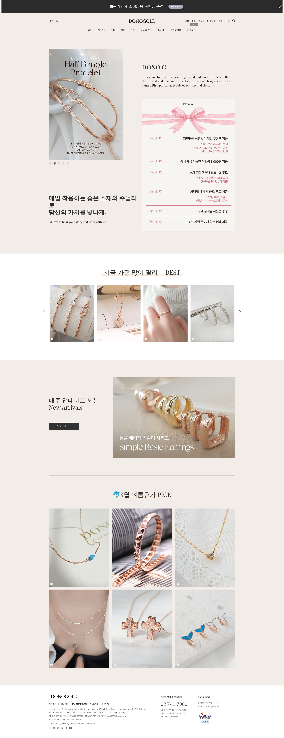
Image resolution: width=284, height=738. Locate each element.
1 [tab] (50, 163)
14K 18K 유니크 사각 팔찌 (142, 541)
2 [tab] (55, 163)
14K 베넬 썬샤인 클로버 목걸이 (115, 305)
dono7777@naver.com (116, 716)
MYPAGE (211, 21)
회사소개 (53, 704)
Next (116, 104)
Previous (55, 104)
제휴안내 (105, 704)
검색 (233, 21)
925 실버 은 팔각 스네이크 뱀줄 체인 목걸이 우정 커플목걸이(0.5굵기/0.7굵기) (79, 624)
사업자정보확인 (119, 713)
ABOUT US (64, 426)
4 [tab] (63, 163)
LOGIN (186, 21)
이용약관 (64, 704)
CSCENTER (223, 21)
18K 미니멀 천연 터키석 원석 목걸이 (79, 541)
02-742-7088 (58, 713)
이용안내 (94, 704)
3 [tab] (59, 163)
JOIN (194, 21)
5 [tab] (67, 163)
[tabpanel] (86, 104)
